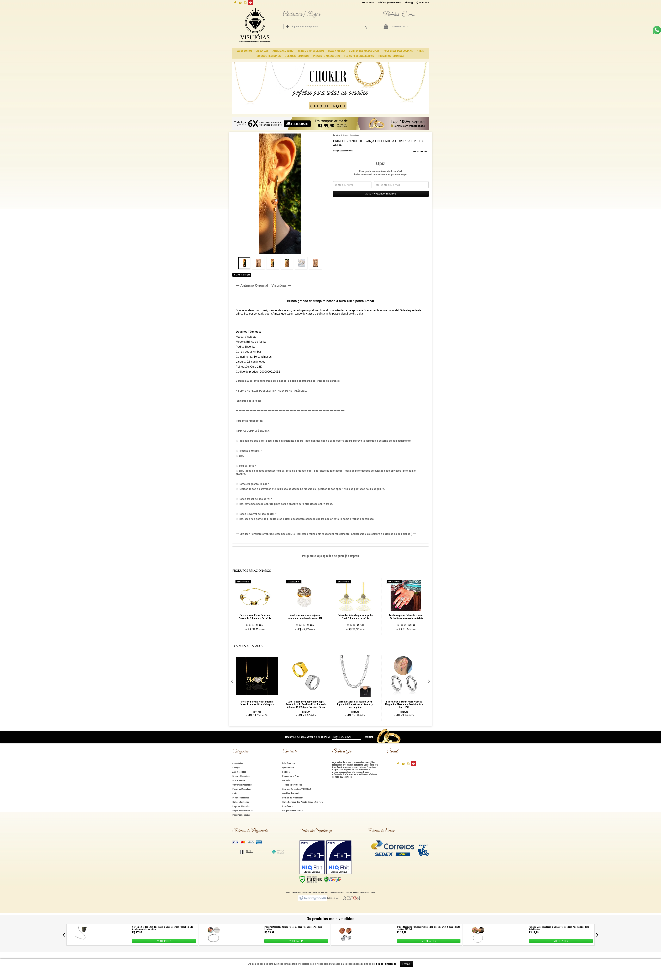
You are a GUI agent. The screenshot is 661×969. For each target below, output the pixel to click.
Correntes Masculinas (242, 785)
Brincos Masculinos (241, 776)
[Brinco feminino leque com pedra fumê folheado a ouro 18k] (355, 606)
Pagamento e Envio (291, 776)
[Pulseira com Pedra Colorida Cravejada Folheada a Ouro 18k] (255, 606)
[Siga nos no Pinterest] (250, 2)
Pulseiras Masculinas (241, 789)
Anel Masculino (239, 772)
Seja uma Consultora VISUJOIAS (296, 789)
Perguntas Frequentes (292, 810)
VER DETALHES (164, 941)
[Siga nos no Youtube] (240, 2)
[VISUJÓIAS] (255, 26)
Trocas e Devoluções (292, 785)
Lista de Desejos (242, 275)
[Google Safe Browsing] (332, 879)
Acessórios (237, 763)
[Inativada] (312, 857)
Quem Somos (288, 767)
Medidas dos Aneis (291, 793)
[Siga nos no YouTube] (403, 763)
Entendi (406, 964)
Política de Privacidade (292, 798)
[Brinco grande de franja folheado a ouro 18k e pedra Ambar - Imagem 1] (244, 263)
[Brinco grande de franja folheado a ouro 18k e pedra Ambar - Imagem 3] (272, 263)
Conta (408, 14)
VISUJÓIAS (424, 152)
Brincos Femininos (351, 135)
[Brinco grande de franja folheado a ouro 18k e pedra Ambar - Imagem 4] (287, 263)
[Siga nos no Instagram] (245, 2)
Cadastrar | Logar (301, 14)
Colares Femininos (240, 802)
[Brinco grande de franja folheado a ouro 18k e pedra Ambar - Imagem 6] (315, 263)
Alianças (236, 767)
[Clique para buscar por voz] (287, 26)
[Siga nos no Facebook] (235, 2)
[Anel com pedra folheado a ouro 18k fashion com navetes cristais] (406, 606)
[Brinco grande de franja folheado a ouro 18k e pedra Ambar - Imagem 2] (258, 263)
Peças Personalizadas (242, 810)
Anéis (234, 793)
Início (338, 135)
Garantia (286, 780)
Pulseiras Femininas (241, 815)
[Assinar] (369, 737)
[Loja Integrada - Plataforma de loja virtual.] (312, 898)
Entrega (286, 772)
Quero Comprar (257, 619)
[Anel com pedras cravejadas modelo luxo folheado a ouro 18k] (305, 606)
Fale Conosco (368, 2)
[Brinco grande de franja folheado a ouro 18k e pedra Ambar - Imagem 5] (301, 263)
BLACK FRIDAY (238, 780)
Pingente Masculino (241, 806)
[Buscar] (365, 27)
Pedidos (390, 14)
